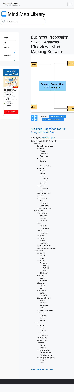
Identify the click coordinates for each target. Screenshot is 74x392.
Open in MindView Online (52, 119)
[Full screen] (36, 119)
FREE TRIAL (11, 111)
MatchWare (45, 138)
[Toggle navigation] (70, 4)
